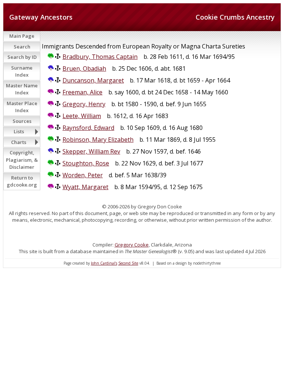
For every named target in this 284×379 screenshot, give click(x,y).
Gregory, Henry (83, 104)
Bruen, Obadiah (84, 68)
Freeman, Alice (82, 92)
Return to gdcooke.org (22, 181)
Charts (18, 142)
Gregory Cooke (132, 244)
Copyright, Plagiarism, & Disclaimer (22, 159)
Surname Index (22, 71)
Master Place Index (22, 107)
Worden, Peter (82, 175)
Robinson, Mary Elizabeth (97, 139)
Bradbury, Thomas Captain (100, 57)
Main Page (21, 36)
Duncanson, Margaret (93, 80)
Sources (22, 121)
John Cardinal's (104, 263)
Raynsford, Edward (88, 128)
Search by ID (22, 57)
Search (22, 46)
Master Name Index (22, 89)
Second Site (128, 263)
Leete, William (81, 116)
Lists (19, 131)
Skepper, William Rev (91, 151)
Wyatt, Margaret (85, 187)
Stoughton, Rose (85, 163)
